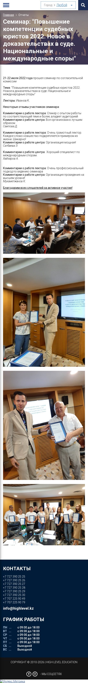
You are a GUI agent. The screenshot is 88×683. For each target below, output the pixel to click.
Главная (8, 15)
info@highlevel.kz (18, 608)
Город (48, 5)
